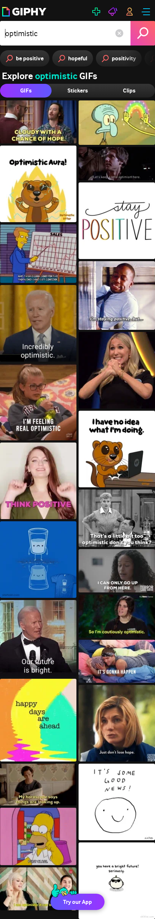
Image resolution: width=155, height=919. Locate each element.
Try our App (77, 901)
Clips (129, 90)
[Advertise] (113, 11)
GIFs (26, 90)
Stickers (77, 90)
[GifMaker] (96, 11)
